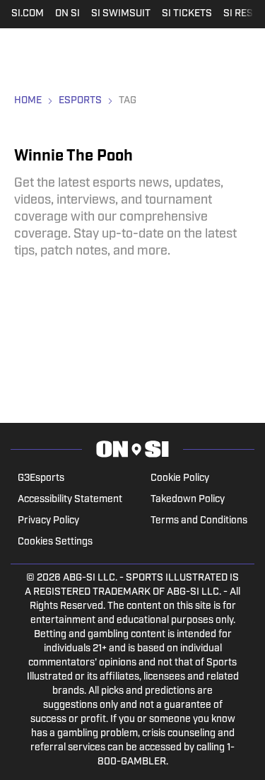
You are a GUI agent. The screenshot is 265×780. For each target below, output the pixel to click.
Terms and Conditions (199, 521)
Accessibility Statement (70, 499)
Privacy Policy (48, 521)
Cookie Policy (180, 478)
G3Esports (41, 478)
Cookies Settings (55, 542)
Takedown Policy (188, 499)
